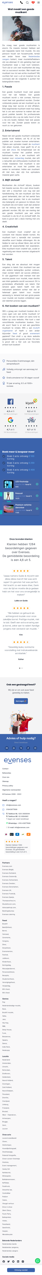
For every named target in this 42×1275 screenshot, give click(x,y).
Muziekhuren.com (8, 904)
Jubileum (5, 958)
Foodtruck (6, 1186)
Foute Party (6, 1214)
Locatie (5, 1056)
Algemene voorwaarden (11, 790)
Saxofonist (6, 1227)
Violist (4, 1221)
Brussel (5, 1111)
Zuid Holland (6, 1087)
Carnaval (5, 934)
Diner (4, 944)
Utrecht (5, 1067)
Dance (4, 1043)
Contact (5, 769)
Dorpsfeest (6, 948)
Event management (9, 1165)
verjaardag (19, 158)
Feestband (6, 1224)
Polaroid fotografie (9, 1155)
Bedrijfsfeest (7, 927)
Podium (5, 1197)
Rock (4, 1009)
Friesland (5, 1108)
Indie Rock (6, 1047)
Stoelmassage (7, 1152)
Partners (6, 863)
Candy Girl (6, 1169)
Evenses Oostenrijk (9, 876)
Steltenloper (6, 1145)
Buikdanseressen (8, 1179)
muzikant (36, 144)
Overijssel (5, 1101)
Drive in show (7, 1207)
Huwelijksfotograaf (9, 1148)
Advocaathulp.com (9, 907)
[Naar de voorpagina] (7, 2)
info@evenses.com (22, 827)
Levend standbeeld (9, 1138)
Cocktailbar (6, 1193)
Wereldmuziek (7, 1234)
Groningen (6, 1084)
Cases (4, 1200)
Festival (5, 955)
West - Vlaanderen (9, 1115)
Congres (5, 941)
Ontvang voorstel (21, 1270)
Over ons (5, 777)
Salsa (4, 1016)
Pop (3, 1002)
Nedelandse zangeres (10, 1247)
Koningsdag (6, 965)
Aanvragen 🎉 (21, 701)
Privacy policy (7, 786)
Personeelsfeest (8, 972)
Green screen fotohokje (11, 1159)
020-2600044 (24, 814)
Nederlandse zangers (10, 1251)
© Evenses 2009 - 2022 (11, 794)
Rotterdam (6, 1070)
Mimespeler (6, 1176)
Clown (4, 1141)
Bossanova (6, 1036)
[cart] (33, 2)
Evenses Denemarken (10, 887)
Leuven (5, 1129)
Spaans (5, 1040)
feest (15, 333)
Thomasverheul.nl (8, 901)
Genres (5, 999)
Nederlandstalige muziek (11, 1005)
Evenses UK (6, 890)
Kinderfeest (6, 962)
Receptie (5, 975)
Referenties (6, 773)
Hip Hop (5, 1023)
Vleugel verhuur (8, 1203)
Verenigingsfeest (8, 982)
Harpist (5, 1231)
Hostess (5, 1162)
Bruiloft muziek (7, 1012)
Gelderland (6, 1077)
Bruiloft (5, 924)
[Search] (27, 2)
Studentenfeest (8, 979)
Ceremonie (6, 937)
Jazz (4, 1019)
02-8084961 (23, 816)
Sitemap (5, 781)
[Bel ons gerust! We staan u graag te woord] (21, 2)
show (13, 150)
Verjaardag (6, 986)
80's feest (6, 989)
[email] (7, 748)
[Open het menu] (38, 2)
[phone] (21, 748)
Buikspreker (6, 1217)
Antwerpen (6, 1118)
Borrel (4, 931)
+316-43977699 (24, 823)
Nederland (6, 1060)
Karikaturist (6, 1172)
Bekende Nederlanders (12, 1240)
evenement (35, 333)
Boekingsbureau (8, 911)
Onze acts (6, 1135)
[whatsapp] (14, 748)
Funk (4, 1033)
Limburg (5, 1104)
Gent (4, 1125)
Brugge (5, 1122)
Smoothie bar (7, 1190)
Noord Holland (7, 1080)
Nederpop (6, 1050)
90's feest (6, 993)
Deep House (6, 1030)
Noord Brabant (7, 1091)
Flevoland (5, 1094)
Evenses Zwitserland (10, 880)
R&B (3, 1026)
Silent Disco (6, 1210)
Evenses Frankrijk (8, 894)
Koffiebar (5, 1183)
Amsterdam (6, 1063)
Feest (4, 920)
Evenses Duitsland (9, 873)
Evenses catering (8, 914)
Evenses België (7, 869)
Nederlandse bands (9, 1244)
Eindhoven (6, 1073)
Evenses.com (7, 866)
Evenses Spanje (8, 897)
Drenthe (5, 1098)
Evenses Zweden (8, 883)
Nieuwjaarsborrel (8, 968)
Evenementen (7, 951)
